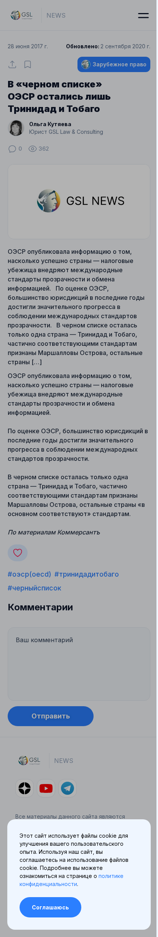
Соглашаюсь (50, 907)
